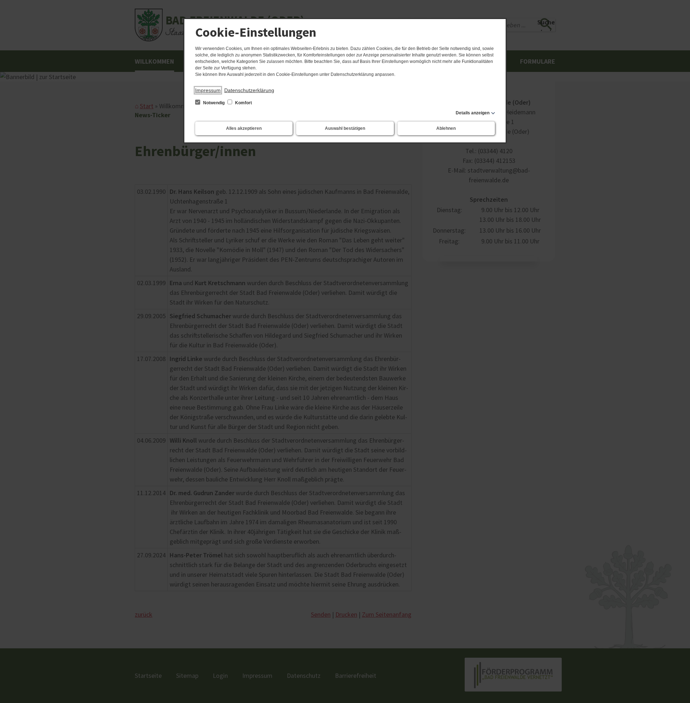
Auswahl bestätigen (345, 128)
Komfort (243, 102)
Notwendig (214, 102)
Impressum (208, 90)
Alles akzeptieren (244, 128)
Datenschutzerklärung (249, 90)
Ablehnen (446, 128)
